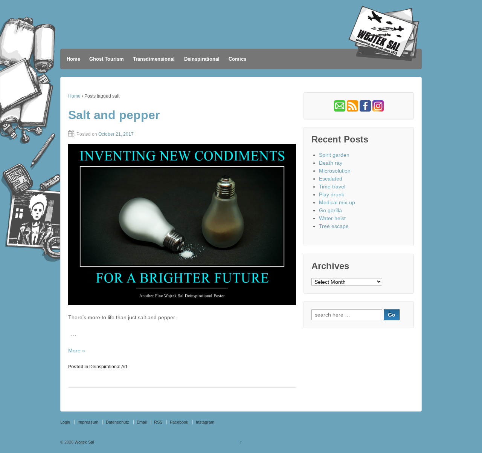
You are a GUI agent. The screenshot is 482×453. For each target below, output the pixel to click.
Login (65, 422)
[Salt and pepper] (182, 224)
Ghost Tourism (106, 59)
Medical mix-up (337, 202)
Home (73, 59)
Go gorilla (330, 210)
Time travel (332, 187)
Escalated (330, 179)
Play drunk (331, 194)
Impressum (88, 422)
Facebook (179, 422)
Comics (237, 59)
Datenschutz (117, 422)
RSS (158, 422)
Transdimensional (154, 59)
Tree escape (334, 226)
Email (141, 422)
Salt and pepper (114, 115)
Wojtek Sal (83, 442)
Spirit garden (334, 155)
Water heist (332, 218)
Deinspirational (202, 59)
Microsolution (335, 171)
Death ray (330, 163)
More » (76, 350)
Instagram (205, 422)
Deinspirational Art (108, 366)
